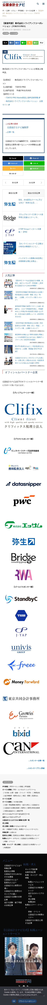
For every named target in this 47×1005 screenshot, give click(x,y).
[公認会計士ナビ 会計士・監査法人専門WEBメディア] (14, 4)
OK (14, 1001)
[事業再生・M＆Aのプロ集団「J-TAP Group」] (23, 632)
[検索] (37, 4)
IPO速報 (5, 33)
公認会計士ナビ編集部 (17, 127)
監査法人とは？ (10, 882)
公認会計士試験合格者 (11, 808)
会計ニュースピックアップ (12, 817)
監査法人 (35, 796)
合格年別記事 (30, 872)
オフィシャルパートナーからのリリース (16, 814)
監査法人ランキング (32, 835)
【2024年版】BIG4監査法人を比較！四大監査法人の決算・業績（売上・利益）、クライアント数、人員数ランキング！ (29, 325)
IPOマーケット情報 (16, 786)
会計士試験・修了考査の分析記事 (13, 903)
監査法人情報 (7, 835)
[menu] (43, 4)
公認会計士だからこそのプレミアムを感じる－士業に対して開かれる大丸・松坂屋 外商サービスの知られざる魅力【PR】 (29, 360)
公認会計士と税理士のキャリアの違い (13, 892)
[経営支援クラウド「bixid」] (23, 732)
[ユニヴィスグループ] (23, 648)
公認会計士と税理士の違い (13, 886)
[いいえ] (44, 995)
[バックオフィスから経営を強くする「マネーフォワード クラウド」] (23, 682)
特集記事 (6, 832)
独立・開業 (26, 796)
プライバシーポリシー (27, 1001)
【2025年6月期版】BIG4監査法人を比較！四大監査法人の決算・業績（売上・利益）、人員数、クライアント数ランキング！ (29, 296)
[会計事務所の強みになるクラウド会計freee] (23, 665)
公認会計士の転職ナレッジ (31, 844)
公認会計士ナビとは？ (13, 865)
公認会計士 (35, 805)
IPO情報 (5, 786)
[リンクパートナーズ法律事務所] (23, 451)
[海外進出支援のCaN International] (23, 748)
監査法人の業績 (18, 835)
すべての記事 (14, 33)
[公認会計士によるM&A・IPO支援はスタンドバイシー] (23, 599)
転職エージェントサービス (36, 883)
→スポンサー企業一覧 (36, 761)
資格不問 (20, 811)
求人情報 (6, 823)
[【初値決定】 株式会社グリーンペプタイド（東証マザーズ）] (13, 183)
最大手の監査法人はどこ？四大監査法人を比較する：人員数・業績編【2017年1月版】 (29, 348)
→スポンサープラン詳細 (35, 768)
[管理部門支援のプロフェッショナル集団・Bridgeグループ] (23, 558)
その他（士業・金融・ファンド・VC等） (18, 793)
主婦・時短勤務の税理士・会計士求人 (17, 805)
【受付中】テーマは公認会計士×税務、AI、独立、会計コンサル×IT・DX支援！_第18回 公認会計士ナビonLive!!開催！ (29, 283)
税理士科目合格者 (34, 808)
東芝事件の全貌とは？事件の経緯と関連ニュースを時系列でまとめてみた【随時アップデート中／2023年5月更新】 (29, 337)
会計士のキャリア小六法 (36, 894)
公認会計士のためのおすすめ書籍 (13, 875)
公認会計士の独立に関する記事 (34, 921)
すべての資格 (7, 802)
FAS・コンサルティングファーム (24, 790)
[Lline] (23, 43)
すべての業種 (7, 790)
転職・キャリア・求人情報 (12, 844)
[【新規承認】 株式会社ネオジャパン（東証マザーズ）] (34, 183)
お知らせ (13, 832)
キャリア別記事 (31, 869)
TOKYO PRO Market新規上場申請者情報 (22, 98)
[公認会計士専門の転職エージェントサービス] (23, 975)
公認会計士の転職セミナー (30, 838)
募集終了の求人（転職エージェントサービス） (23, 829)
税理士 (23, 808)
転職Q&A (7, 847)
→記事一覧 (10, 132)
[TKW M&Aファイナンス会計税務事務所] (23, 615)
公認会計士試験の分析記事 (13, 898)
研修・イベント (9, 841)
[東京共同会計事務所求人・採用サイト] (23, 698)
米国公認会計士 (9, 811)
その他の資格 (17, 802)
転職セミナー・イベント (11, 838)
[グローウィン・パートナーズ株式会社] (23, 715)
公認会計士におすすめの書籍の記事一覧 (16, 820)
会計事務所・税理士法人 (12, 796)
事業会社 (37, 793)
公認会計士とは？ (11, 880)
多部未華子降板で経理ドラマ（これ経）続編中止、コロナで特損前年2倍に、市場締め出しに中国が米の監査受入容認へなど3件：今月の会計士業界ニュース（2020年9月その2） (29, 311)
